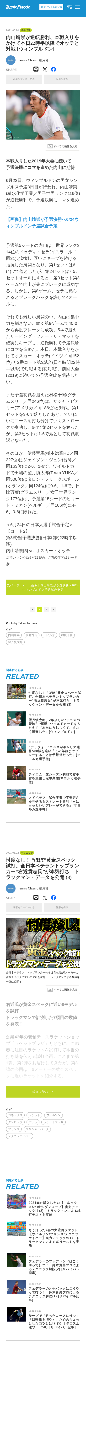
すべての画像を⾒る (65, 146)
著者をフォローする (24, 79)
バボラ (33, 1122)
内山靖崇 (14, 635)
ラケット (34, 1115)
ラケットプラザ (53, 1122)
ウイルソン (53, 1115)
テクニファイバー (19, 1136)
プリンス (14, 1129)
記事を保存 (62, 79)
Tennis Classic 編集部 (33, 60)
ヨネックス (15, 1115)
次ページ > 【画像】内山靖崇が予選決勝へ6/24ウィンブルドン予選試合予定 (43, 587)
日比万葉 (49, 635)
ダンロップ (15, 1122)
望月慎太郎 (15, 642)
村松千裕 (67, 635)
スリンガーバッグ (37, 1129)
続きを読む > (42, 1091)
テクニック (27, 853)
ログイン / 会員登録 (51, 7)
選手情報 (26, 30)
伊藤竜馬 (31, 635)
